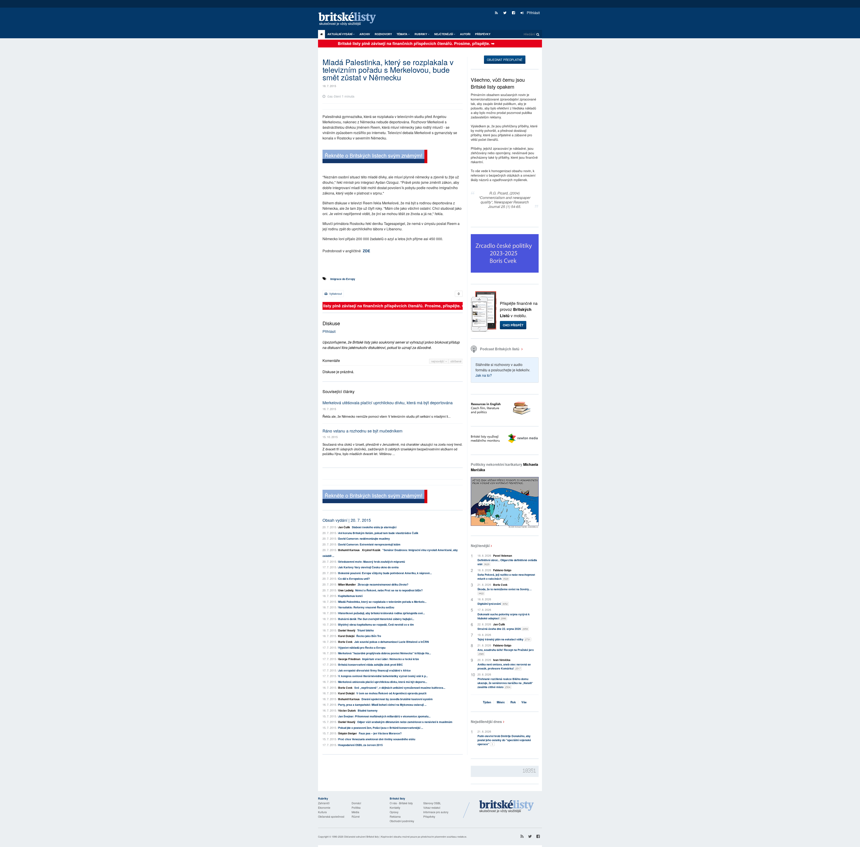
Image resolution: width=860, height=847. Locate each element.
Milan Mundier (347, 584)
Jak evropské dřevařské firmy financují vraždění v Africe (374, 670)
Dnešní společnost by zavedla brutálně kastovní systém (397, 699)
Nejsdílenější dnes (486, 721)
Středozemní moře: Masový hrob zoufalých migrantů (371, 562)
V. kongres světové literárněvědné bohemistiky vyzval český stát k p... (383, 676)
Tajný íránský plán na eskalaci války (503, 639)
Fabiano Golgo (502, 570)
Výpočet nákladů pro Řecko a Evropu (361, 648)
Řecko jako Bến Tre (368, 636)
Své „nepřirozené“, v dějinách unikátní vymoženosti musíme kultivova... (399, 688)
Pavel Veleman (502, 556)
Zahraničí (323, 803)
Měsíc (501, 702)
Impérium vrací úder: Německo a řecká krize (390, 659)
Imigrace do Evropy (342, 279)
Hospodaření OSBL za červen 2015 (360, 745)
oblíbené (455, 361)
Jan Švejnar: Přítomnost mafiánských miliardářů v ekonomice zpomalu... (384, 716)
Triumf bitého (365, 630)
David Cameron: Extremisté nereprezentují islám (369, 544)
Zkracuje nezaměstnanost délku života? (383, 584)
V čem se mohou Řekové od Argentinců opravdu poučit (391, 693)
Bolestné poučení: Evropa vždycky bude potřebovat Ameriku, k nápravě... (385, 573)
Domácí (356, 803)
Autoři (465, 34)
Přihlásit (533, 12)
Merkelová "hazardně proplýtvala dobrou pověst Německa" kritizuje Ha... (384, 653)
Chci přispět (513, 325)
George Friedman (349, 659)
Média (355, 812)
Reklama (395, 816)
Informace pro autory (435, 812)
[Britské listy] (374, 157)
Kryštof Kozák (371, 550)
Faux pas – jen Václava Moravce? (380, 733)
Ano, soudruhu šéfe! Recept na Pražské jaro (505, 652)
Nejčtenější (480, 545)
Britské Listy (506, 806)
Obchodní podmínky (402, 821)
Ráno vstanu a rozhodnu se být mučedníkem (362, 431)
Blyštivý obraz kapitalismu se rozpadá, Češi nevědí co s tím (376, 624)
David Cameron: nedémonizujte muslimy (364, 539)
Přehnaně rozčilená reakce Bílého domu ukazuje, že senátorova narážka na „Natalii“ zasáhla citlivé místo (505, 683)
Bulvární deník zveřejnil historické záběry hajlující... (376, 619)
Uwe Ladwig (345, 590)
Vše (524, 702)
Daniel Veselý (346, 630)
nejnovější (438, 361)
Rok (513, 702)
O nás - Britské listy (401, 803)
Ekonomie (324, 807)
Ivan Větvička (501, 660)
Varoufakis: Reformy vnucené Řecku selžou (366, 607)
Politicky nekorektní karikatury (504, 467)
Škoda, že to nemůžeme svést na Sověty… (504, 591)
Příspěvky (482, 34)
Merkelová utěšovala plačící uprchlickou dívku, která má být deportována (387, 402)
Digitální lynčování (492, 604)
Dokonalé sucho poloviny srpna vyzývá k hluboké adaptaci (503, 616)
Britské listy (349, 19)
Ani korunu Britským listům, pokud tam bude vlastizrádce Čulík (378, 533)
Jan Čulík (344, 527)
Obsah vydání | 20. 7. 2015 (346, 520)
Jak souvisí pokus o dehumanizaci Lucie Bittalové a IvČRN (391, 642)
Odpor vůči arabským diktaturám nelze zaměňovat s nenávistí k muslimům (404, 722)
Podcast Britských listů (499, 348)
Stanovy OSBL (432, 803)
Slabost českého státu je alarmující (374, 527)
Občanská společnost (331, 816)
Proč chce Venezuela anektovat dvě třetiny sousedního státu (376, 739)
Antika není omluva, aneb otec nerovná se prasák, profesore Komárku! (504, 666)
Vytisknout (335, 293)
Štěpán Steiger (347, 733)
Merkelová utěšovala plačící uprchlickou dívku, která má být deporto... (382, 682)
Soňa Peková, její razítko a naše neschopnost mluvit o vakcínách (506, 577)
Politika (356, 807)
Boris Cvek (345, 642)
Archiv (364, 34)
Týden (487, 702)
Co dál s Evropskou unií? (354, 579)
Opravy (394, 812)
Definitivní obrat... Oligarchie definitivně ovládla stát (507, 562)
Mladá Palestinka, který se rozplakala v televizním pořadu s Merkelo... (382, 602)
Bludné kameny (368, 710)
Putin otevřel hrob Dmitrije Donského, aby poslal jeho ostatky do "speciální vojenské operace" (504, 740)
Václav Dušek (347, 710)
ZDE (366, 250)
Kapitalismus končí (350, 596)
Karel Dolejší (346, 636)
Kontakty (395, 807)
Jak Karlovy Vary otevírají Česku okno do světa (368, 567)
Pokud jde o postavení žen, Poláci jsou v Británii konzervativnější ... (380, 728)
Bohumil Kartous (349, 550)
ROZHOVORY (383, 34)
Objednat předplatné (504, 60)
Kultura (322, 812)
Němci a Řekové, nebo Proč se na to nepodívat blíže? (389, 590)
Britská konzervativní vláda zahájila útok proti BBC (370, 665)
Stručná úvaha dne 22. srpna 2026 (502, 629)
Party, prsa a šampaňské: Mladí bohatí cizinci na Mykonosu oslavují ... (382, 705)
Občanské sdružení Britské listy (361, 836)
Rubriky (421, 34)
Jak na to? (483, 375)
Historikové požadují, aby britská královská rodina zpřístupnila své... (381, 613)
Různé (356, 816)
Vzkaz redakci (431, 807)
